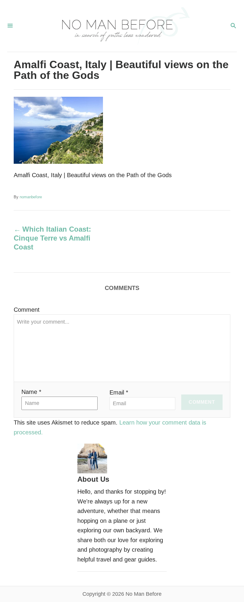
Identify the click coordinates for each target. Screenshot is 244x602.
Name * (31, 392)
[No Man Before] (121, 26)
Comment (27, 309)
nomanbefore (31, 197)
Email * (119, 392)
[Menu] (10, 26)
